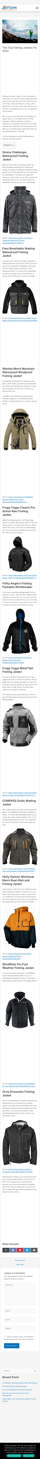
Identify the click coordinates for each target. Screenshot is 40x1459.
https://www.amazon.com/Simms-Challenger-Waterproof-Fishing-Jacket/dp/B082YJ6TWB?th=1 (17, 240)
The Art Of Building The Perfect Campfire (17, 1390)
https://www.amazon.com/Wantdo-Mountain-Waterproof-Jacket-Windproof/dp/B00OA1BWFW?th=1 (17, 499)
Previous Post (20, 1260)
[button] (37, 8)
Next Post (19, 1264)
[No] (37, 1451)
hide (12, 145)
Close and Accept (14, 1456)
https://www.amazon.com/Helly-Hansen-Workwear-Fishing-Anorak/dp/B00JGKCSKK (17, 956)
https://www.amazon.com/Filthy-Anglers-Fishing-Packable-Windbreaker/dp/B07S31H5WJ (17, 660)
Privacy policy (28, 1456)
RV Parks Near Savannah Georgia (14, 1386)
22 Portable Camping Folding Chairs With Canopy (19, 1383)
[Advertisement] (20, 74)
